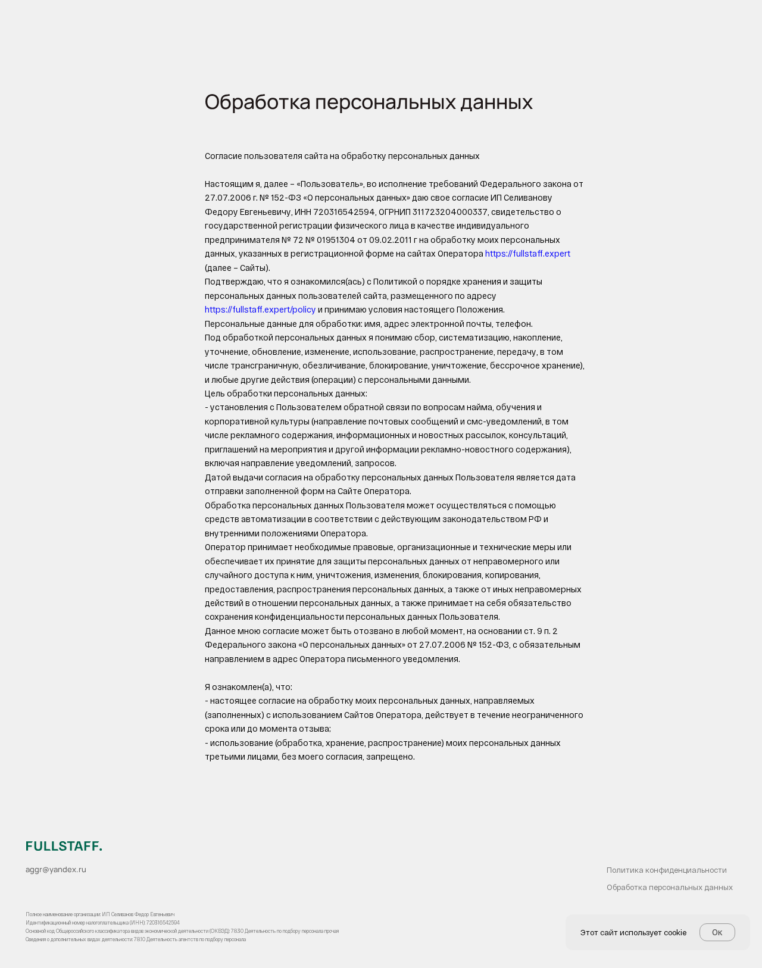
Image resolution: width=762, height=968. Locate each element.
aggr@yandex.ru (56, 869)
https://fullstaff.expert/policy (260, 309)
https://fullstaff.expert (527, 253)
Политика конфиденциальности (667, 870)
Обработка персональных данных (670, 887)
